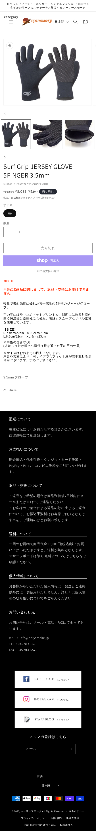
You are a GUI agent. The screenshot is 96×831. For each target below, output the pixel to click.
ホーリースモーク (31, 811)
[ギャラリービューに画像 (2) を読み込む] (48, 134)
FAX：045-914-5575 (23, 650)
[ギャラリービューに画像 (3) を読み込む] (79, 134)
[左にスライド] (5, 114)
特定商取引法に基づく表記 (40, 825)
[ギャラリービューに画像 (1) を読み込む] (16, 134)
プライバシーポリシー (34, 818)
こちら (74, 556)
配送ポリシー (68, 825)
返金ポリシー (76, 811)
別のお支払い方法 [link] (48, 271)
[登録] (70, 749)
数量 (6, 223)
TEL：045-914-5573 (23, 644)
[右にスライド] (5, 157)
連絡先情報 (72, 818)
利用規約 (56, 818)
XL (11, 214)
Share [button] (12, 390)
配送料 (14, 197)
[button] (11, 25)
